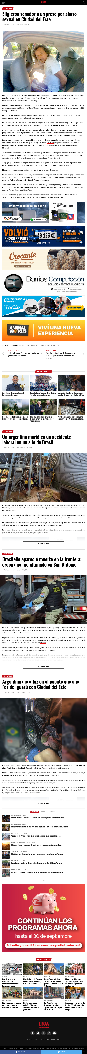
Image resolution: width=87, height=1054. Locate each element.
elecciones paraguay (27, 345)
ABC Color (50, 143)
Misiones (43, 643)
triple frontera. (64, 768)
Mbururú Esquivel (43, 345)
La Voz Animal (55, 1039)
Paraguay (55, 345)
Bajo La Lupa (45, 1039)
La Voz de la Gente (32, 1039)
